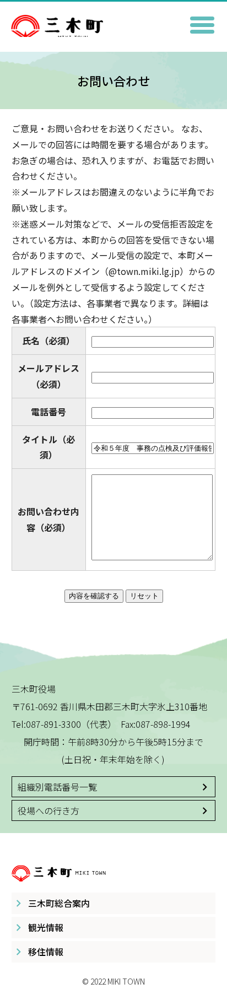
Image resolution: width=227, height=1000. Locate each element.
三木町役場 (113, 20)
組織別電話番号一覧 (57, 786)
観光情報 (45, 927)
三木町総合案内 (59, 903)
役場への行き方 (48, 810)
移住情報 (45, 951)
